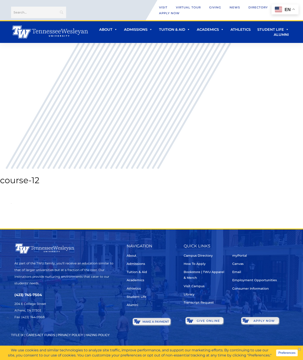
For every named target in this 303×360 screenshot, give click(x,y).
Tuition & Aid (172, 29)
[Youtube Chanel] (54, 330)
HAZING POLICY (98, 335)
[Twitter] (17, 330)
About (105, 29)
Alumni (281, 35)
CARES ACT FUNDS (40, 335)
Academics (208, 29)
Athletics (240, 29)
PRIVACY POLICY (70, 335)
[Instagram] (42, 330)
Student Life (270, 29)
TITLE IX (17, 335)
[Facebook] (29, 330)
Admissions (136, 29)
